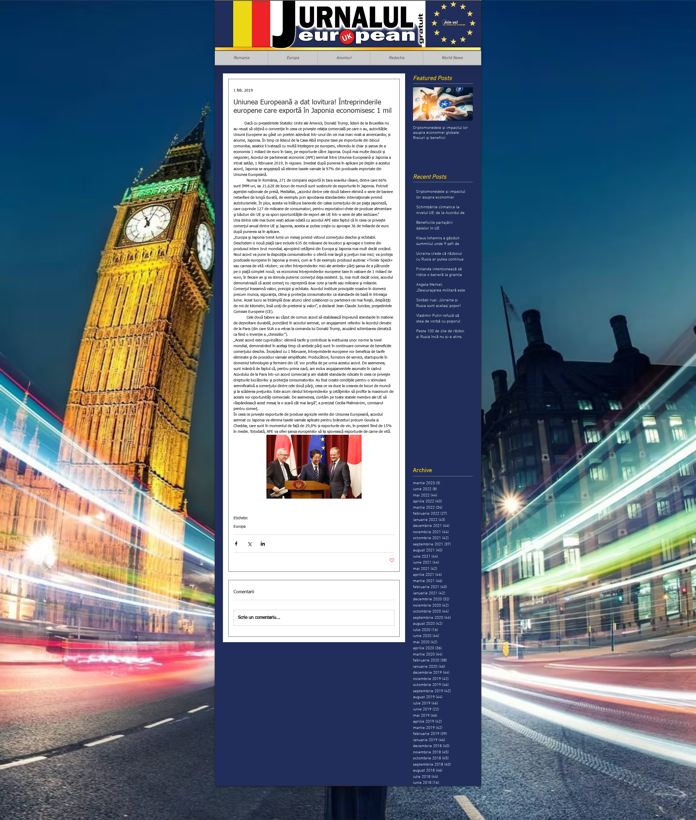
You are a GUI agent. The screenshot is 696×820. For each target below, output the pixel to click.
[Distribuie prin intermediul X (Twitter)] (249, 543)
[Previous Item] (421, 104)
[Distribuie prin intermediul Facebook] (236, 543)
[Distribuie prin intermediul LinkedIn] (262, 543)
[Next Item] (464, 104)
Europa (240, 527)
